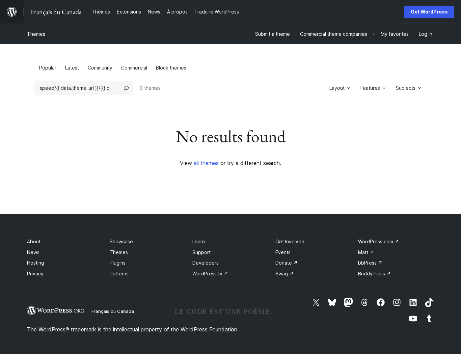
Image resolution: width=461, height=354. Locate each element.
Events (283, 252)
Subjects (405, 88)
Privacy (35, 273)
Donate (286, 263)
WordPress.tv (210, 273)
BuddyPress (374, 273)
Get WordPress (429, 12)
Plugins (118, 263)
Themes (36, 34)
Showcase (121, 241)
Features (370, 88)
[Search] (126, 88)
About (33, 241)
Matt (366, 252)
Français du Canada (112, 311)
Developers (205, 263)
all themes (206, 163)
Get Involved (289, 241)
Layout (337, 88)
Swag (284, 273)
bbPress (370, 263)
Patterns (119, 273)
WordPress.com (378, 241)
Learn (198, 241)
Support (201, 252)
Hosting (35, 263)
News (33, 252)
